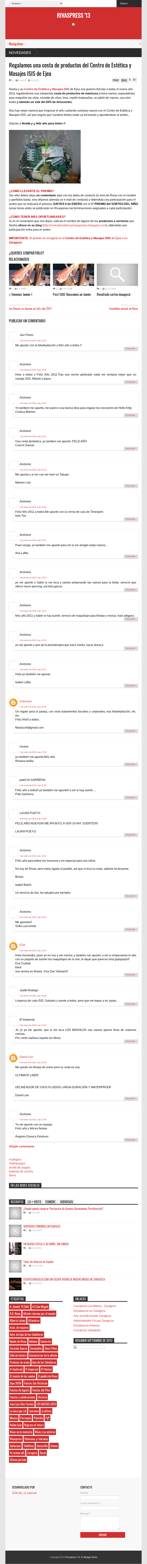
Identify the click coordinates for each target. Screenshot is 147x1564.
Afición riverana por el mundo (39, 1313)
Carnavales (36, 1348)
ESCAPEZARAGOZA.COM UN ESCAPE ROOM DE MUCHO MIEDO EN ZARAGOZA (64, 1279)
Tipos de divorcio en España (38, 1262)
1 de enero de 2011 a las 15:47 (33, 403)
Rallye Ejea (16, 1425)
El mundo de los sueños (22, 1376)
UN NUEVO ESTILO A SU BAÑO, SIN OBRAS (46, 1244)
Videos (54, 1446)
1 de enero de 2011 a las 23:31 (33, 540)
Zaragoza (32, 1453)
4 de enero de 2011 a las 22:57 (33, 1025)
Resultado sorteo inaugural (113, 294)
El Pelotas (46, 1369)
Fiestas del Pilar (41, 1390)
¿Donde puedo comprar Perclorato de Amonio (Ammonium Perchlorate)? (63, 1209)
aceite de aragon (19, 1167)
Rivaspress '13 (73, 15)
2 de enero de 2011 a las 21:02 (33, 752)
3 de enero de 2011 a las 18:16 (33, 917)
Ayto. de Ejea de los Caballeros (26, 1334)
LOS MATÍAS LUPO (46, 1404)
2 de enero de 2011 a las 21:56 (33, 785)
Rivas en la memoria (21, 1432)
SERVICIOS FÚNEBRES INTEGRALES (41, 1226)
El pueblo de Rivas (48, 1376)
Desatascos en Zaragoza (89, 1310)
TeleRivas (28, 1446)
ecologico (15, 1159)
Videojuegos (17, 1163)
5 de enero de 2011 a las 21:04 (33, 1120)
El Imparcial (31, 1369)
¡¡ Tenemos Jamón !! (20, 294)
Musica (14, 1418)
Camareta (45, 1341)
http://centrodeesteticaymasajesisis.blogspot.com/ (74, 225)
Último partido (18, 1460)
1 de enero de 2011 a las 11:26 (33, 340)
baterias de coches (21, 1171)
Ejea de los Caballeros (44, 1362)
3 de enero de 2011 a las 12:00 (33, 819)
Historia (42, 1397)
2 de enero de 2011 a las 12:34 (33, 640)
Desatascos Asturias (86, 1325)
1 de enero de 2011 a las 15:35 (33, 370)
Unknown (26, 701)
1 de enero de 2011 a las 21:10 (33, 470)
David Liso (26, 1056)
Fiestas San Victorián (35, 1383)
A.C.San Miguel (40, 1306)
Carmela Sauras (18, 1348)
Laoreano (34, 1411)
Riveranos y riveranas (36, 1439)
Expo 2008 (15, 1383)
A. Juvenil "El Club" (20, 1306)
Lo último (46, 1411)
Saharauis (15, 1446)
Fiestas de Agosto (20, 1390)
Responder (130, 348)
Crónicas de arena (20, 1362)
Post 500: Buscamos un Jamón (72, 294)
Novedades (20, 53)
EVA (22, 944)
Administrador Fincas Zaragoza (93, 1320)
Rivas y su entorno (45, 1432)
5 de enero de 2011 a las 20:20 (33, 1062)
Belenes (33, 1341)
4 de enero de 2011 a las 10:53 (33, 951)
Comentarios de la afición (43, 1355)
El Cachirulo (16, 1369)
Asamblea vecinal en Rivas (123, 308)
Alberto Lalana (17, 1320)
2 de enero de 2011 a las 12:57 (33, 669)
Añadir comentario (21, 1146)
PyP (47, 1418)
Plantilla (38, 1418)
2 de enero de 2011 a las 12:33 (33, 611)
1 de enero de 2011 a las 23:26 (33, 507)
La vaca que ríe (18, 1411)
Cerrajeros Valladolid (87, 1330)
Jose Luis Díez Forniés (22, 1404)
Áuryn (43, 1453)
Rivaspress (16, 1439)
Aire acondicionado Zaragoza (92, 1315)
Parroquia (25, 1418)
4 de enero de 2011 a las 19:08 (33, 996)
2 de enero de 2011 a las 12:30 (33, 577)
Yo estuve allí (17, 1453)
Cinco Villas (50, 1348)
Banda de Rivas (18, 1341)
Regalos (22, 80)
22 (12, 80)
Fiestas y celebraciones (22, 1397)
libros (12, 1175)
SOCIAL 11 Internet (24, 1493)
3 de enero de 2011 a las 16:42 (33, 856)
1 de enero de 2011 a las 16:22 (33, 436)
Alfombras (34, 1320)
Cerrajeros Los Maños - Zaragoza (95, 1306)
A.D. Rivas (15, 1313)
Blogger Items (90, 1557)
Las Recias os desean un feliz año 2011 (30, 308)
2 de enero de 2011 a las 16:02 (33, 707)
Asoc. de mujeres (19, 1327)
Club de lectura (18, 1355)
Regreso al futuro (34, 1425)
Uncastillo (42, 1446)
